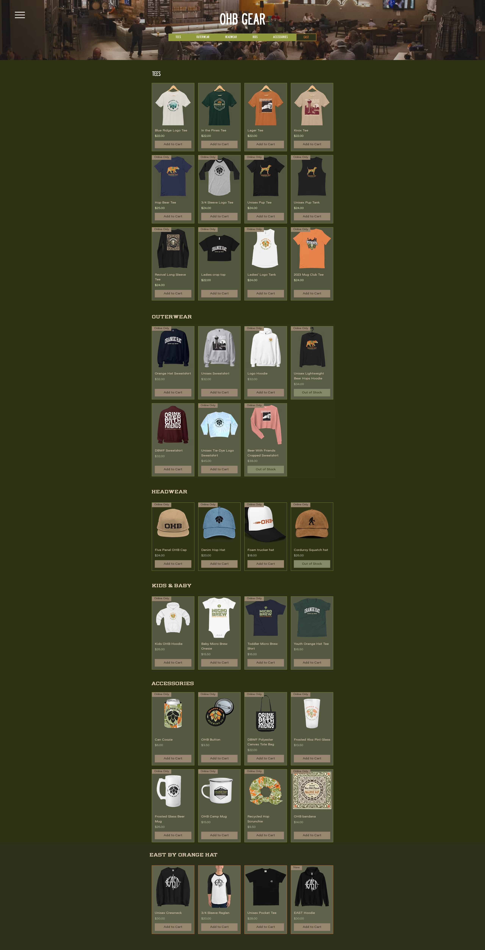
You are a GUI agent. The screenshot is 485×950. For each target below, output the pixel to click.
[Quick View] (173, 104)
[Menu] (19, 15)
